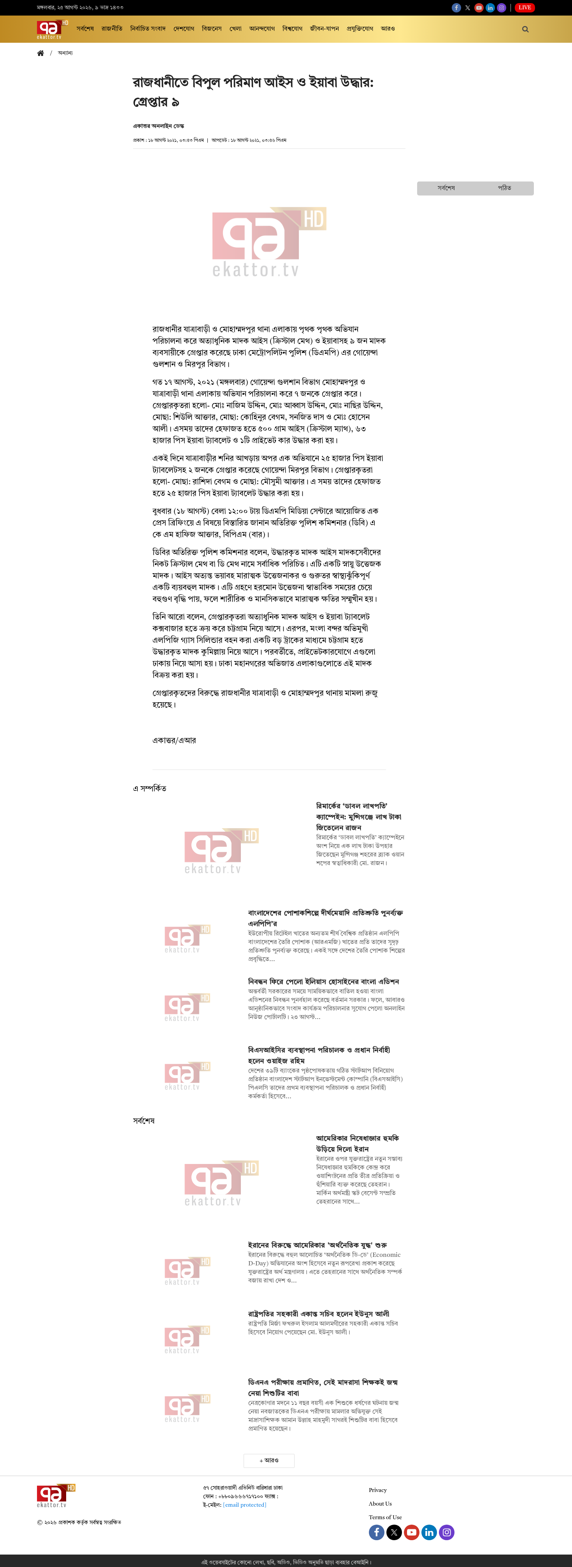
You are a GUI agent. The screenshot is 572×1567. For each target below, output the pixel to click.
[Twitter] (467, 7)
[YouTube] (479, 7)
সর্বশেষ (85, 29)
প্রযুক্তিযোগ (360, 29)
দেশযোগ (184, 29)
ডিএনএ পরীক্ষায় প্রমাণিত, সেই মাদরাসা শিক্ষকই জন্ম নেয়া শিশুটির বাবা (323, 1388)
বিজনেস (212, 29)
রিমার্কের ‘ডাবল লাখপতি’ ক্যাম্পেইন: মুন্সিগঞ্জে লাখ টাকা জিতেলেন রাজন (359, 817)
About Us (380, 1504)
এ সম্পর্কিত (149, 789)
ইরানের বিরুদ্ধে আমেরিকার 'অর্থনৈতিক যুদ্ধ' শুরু (317, 1245)
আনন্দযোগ (262, 29)
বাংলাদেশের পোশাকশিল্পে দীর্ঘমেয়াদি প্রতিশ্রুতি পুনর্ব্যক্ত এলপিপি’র (326, 919)
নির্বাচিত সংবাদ (148, 29)
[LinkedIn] (490, 7)
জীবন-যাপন (324, 29)
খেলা (236, 29)
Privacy (378, 1490)
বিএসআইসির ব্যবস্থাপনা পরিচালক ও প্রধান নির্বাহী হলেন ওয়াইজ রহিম (319, 1056)
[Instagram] (501, 7)
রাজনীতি (112, 29)
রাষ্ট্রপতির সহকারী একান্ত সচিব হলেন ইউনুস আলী (319, 1314)
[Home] (43, 54)
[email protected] (245, 1505)
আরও (388, 29)
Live (525, 7)
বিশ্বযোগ (292, 29)
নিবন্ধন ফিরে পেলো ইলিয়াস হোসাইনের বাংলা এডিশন (323, 982)
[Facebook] (456, 7)
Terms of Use (385, 1517)
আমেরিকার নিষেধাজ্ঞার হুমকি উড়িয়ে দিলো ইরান (358, 1144)
